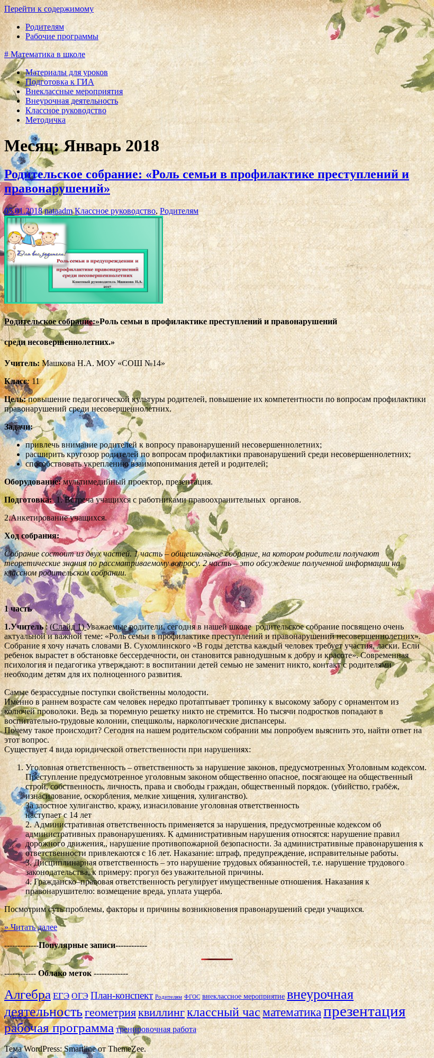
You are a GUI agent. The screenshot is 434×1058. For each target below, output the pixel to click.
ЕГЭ (61, 996)
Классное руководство (65, 110)
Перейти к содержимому (49, 8)
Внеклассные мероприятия (74, 91)
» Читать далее (30, 927)
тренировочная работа (156, 1029)
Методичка (45, 119)
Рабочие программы (61, 36)
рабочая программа (59, 1027)
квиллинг (161, 1012)
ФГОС (192, 997)
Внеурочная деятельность (71, 100)
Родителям (44, 26)
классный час (223, 1012)
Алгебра (27, 994)
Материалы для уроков (66, 72)
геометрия (110, 1012)
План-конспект (122, 995)
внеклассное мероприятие (243, 996)
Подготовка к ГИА (59, 81)
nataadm (58, 210)
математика (292, 1012)
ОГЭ (79, 995)
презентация (364, 1010)
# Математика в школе (44, 54)
